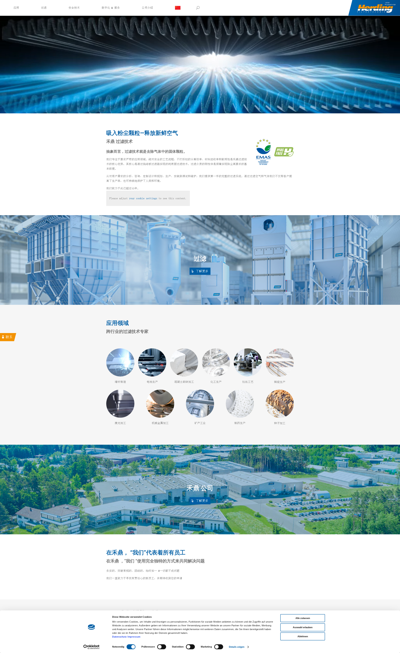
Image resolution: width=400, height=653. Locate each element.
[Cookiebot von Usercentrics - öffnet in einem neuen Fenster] (91, 647)
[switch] (161, 646)
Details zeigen (236, 647)
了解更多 (202, 271)
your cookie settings (143, 198)
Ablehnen (303, 636)
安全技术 (74, 7)
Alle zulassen (302, 618)
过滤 (44, 7)
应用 (16, 7)
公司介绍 (147, 7)
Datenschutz (119, 636)
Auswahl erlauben (302, 627)
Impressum (134, 636)
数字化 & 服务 (111, 7)
